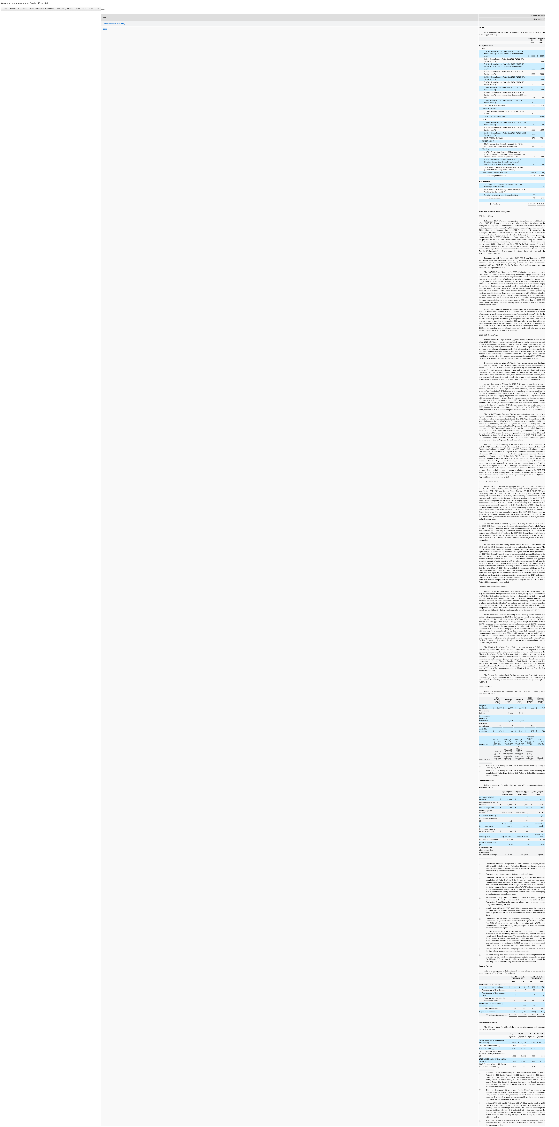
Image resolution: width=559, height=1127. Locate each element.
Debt (105, 29)
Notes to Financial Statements (42, 9)
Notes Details (94, 9)
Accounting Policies (65, 9)
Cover (5, 9)
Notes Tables (81, 9)
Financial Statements (18, 9)
